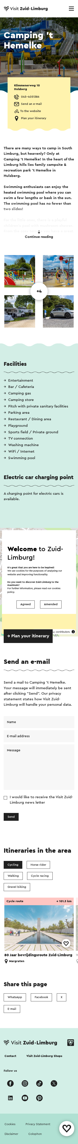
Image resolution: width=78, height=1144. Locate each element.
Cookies (10, 1124)
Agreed (25, 604)
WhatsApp (15, 997)
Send (11, 816)
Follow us (10, 1070)
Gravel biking (17, 886)
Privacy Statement (38, 1124)
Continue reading (39, 237)
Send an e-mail (31, 103)
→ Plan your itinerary (28, 636)
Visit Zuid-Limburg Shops (44, 1056)
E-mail (12, 1008)
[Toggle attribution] (73, 631)
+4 (39, 291)
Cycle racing (40, 875)
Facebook (41, 997)
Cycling (13, 864)
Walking (13, 875)
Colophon (35, 1134)
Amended (51, 604)
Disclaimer (11, 1134)
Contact (10, 1056)
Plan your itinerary (33, 118)
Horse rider (38, 864)
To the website (30, 111)
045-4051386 (30, 96)
